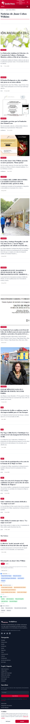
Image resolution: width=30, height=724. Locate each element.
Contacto (3, 681)
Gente (2, 648)
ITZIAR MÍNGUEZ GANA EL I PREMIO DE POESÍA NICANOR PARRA (12, 391)
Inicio (2, 9)
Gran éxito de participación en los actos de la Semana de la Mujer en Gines (15, 462)
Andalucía (3, 646)
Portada (3, 640)
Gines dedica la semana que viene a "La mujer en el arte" (14, 521)
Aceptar (22, 721)
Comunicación (4, 654)
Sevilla (2, 644)
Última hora (4, 642)
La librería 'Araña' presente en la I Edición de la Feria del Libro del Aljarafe (14, 544)
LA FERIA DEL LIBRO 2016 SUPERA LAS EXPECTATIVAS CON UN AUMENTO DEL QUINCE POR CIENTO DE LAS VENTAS (14, 182)
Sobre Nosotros (5, 669)
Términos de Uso (5, 677)
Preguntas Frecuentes (6, 705)
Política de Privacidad (6, 673)
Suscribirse (15, 696)
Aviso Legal (4, 679)
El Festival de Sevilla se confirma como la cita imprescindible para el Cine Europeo (14, 411)
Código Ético (4, 671)
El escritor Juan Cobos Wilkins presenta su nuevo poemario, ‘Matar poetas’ (14, 161)
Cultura (3, 656)
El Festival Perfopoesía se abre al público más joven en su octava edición (14, 81)
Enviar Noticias (4, 707)
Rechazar (8, 721)
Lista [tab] (3, 563)
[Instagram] (7, 633)
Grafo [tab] (7, 563)
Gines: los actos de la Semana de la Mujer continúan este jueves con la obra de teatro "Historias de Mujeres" (15, 482)
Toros (2, 652)
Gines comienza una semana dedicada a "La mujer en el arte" (14, 502)
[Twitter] (4, 633)
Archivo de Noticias (6, 660)
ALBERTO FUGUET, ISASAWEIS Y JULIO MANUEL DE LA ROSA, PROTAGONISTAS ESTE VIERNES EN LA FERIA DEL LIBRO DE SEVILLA (14, 273)
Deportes (3, 650)
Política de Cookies (5, 675)
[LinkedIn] (9, 633)
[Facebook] (2, 633)
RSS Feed (3, 662)
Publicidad (3, 703)
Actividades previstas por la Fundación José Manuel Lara (13, 122)
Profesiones (4, 658)
